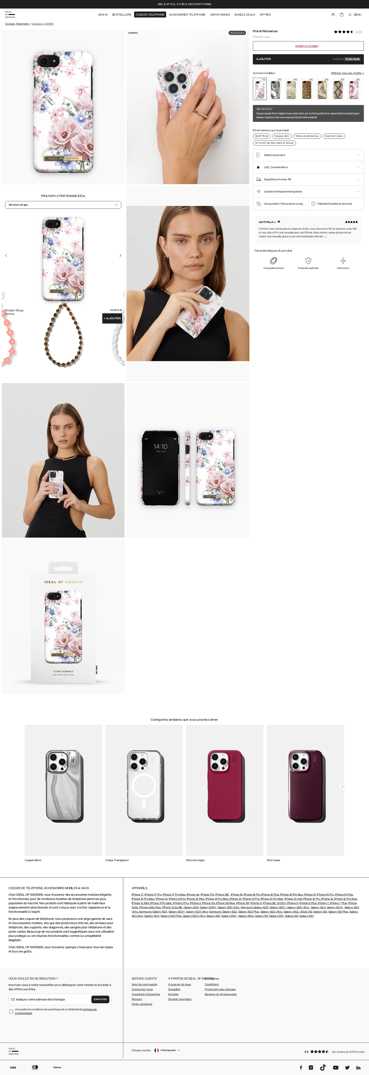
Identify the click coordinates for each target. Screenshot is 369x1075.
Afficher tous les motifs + (347, 73)
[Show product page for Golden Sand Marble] (322, 89)
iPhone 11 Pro (181, 903)
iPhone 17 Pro (152, 894)
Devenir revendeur (180, 999)
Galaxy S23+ (176, 911)
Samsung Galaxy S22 (223, 911)
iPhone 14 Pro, (177, 898)
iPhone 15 (310, 894)
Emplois (173, 994)
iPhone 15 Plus (344, 894)
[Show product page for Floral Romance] (260, 89)
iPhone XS (208, 903)
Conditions (212, 984)
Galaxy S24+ (335, 907)
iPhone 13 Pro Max (271, 898)
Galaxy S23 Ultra (197, 911)
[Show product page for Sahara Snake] (338, 89)
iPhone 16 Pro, (252, 894)
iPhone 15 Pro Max (143, 898)
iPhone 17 (138, 894)
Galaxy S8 (291, 916)
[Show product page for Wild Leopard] (307, 89)
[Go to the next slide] (120, 255)
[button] (333, 1051)
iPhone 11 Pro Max (160, 903)
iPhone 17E (207, 894)
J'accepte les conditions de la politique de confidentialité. (56, 1011)
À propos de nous (179, 984)
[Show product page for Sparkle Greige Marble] (291, 89)
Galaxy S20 (151, 916)
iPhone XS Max (225, 903)
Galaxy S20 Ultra (193, 916)
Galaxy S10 (213, 916)
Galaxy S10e (246, 916)
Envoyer (100, 999)
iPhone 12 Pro (311, 898)
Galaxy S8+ (306, 916)
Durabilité (174, 989)
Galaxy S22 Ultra (271, 911)
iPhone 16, (237, 894)
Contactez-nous (142, 989)
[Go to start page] (10, 14)
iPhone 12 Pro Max (345, 898)
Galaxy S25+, (278, 907)
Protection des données (220, 989)
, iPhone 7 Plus (338, 903)
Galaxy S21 (320, 911)
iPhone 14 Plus (195, 898)
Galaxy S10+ (229, 916)
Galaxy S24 (318, 907)
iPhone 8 (292, 903)
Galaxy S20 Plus (171, 916)
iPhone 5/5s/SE (172, 907)
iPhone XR (242, 903)
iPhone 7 (323, 903)
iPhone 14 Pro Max (217, 898)
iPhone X (256, 903)
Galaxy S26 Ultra (228, 907)
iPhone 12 (327, 898)
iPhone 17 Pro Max (174, 894)
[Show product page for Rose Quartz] (354, 89)
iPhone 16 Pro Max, (291, 894)
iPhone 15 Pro (325, 894)
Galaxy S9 (261, 916)
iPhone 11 (195, 903)
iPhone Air (192, 894)
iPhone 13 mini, (294, 898)
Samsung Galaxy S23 (153, 911)
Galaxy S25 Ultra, (298, 907)
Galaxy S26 (191, 907)
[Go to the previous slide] (6, 255)
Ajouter (112, 318)
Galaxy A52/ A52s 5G (298, 911)
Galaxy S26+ (208, 907)
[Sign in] (333, 14)
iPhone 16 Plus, (270, 894)
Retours (137, 999)
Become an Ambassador (221, 994)
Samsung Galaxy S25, (255, 907)
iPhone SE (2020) (274, 903)
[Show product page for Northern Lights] (275, 89)
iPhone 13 (235, 898)
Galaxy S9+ (276, 916)
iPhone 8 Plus (308, 903)
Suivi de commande (144, 984)
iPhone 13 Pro (251, 898)
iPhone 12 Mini (140, 903)
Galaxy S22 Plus (248, 911)
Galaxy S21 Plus (338, 911)
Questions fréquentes (146, 994)
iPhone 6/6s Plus (150, 907)
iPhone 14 (161, 898)
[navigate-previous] (342, 786)
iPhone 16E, (222, 894)
